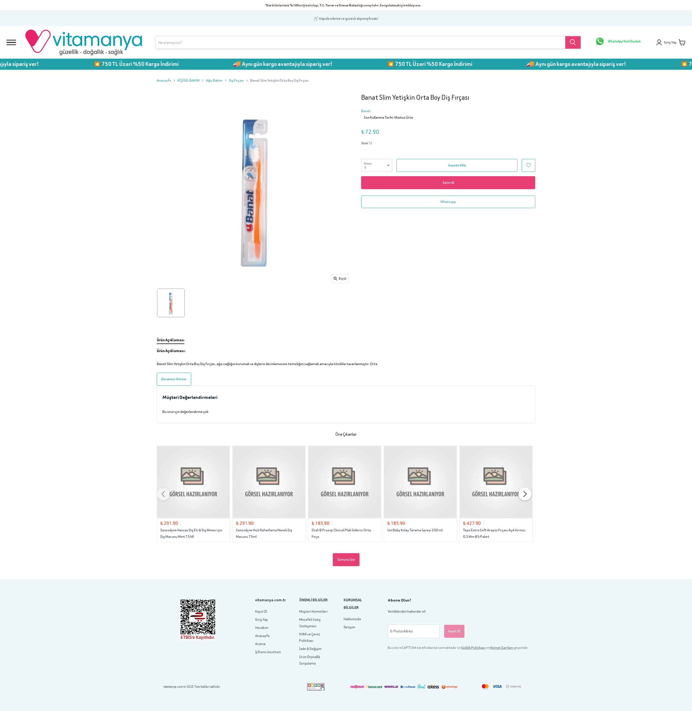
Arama (260, 643)
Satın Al (448, 182)
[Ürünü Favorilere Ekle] (528, 165)
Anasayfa (164, 80)
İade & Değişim (310, 648)
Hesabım (261, 627)
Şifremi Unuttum (268, 652)
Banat (366, 111)
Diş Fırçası (236, 80)
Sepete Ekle (457, 165)
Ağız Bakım (214, 80)
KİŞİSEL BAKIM (188, 80)
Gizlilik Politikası (473, 647)
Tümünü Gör (346, 559)
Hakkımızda (352, 619)
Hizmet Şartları (501, 647)
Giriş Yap (261, 619)
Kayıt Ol (261, 611)
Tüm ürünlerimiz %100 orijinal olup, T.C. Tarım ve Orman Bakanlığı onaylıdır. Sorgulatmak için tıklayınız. (343, 5)
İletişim (349, 627)
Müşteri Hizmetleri (313, 611)
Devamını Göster (174, 379)
